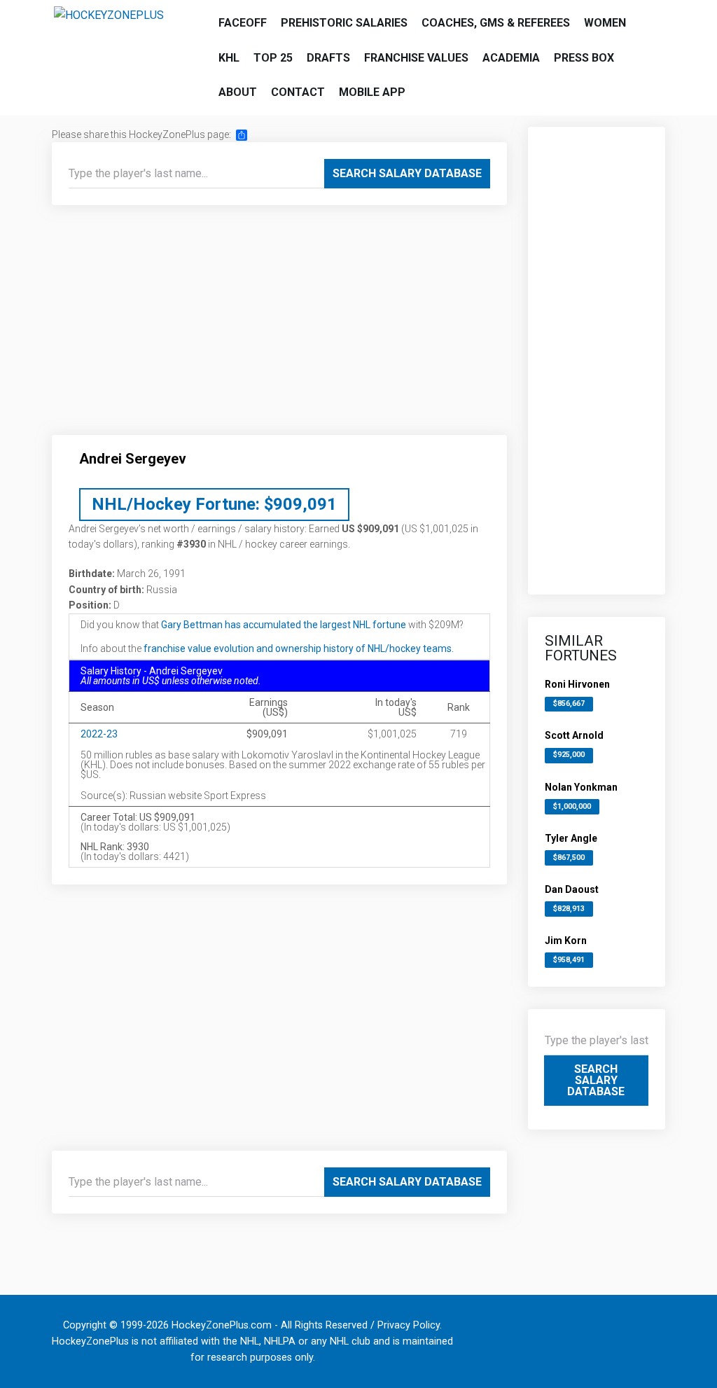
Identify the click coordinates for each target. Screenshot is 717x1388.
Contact (298, 92)
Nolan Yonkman (581, 787)
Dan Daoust (572, 889)
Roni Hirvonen (577, 684)
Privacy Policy (408, 1325)
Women (605, 22)
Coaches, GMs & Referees (496, 22)
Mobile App (372, 92)
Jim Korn (566, 940)
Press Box (584, 57)
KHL (228, 57)
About (237, 92)
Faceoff (242, 22)
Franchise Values (416, 57)
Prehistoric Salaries (344, 22)
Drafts (328, 57)
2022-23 (99, 734)
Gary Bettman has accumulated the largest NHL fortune (283, 624)
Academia (511, 57)
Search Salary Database (407, 173)
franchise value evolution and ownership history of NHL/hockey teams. (299, 648)
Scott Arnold (574, 735)
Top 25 (273, 57)
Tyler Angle (571, 838)
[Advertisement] (279, 326)
